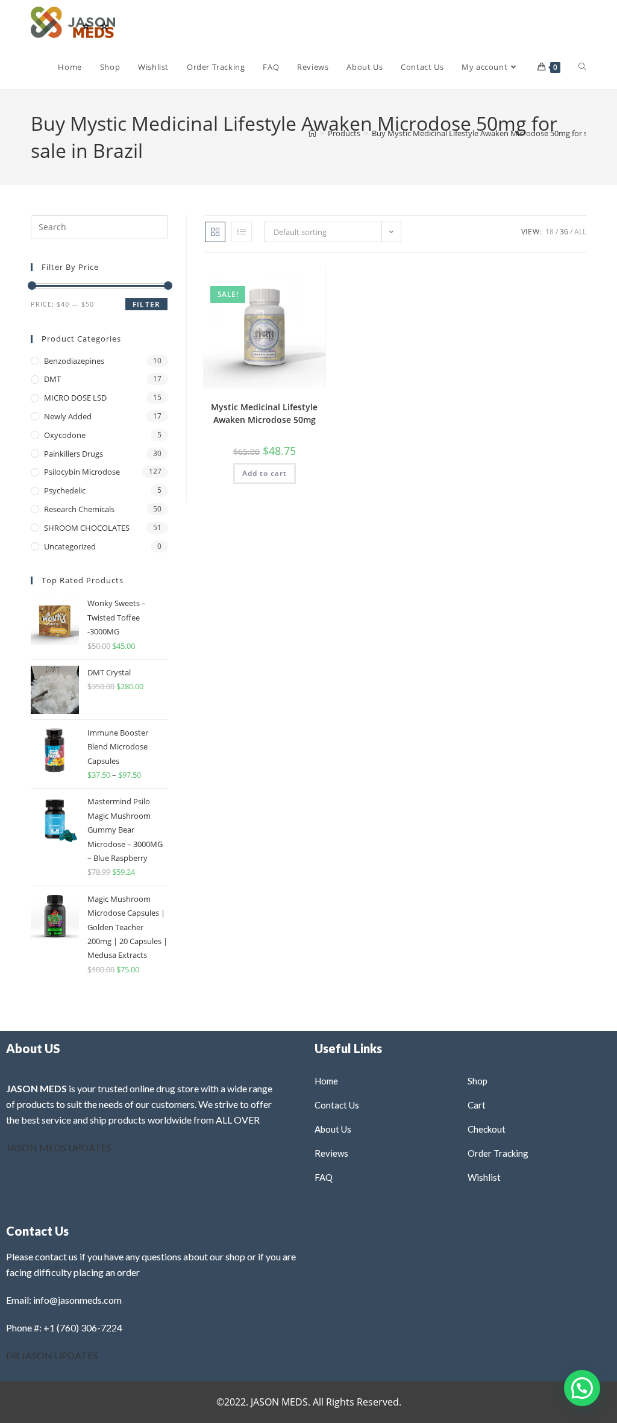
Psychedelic (65, 490)
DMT (52, 379)
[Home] (312, 133)
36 (564, 232)
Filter (146, 304)
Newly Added (68, 416)
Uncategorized (70, 546)
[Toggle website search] (582, 67)
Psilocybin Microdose (82, 471)
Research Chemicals (79, 509)
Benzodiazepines (74, 360)
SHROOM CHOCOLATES (87, 527)
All (580, 232)
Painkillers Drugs (73, 453)
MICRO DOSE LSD (75, 397)
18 (549, 232)
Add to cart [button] (264, 473)
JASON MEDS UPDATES (58, 1147)
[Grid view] (215, 232)
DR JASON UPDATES (52, 1355)
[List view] (241, 232)
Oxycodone (65, 435)
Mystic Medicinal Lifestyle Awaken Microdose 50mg (264, 413)
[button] (286, 278)
